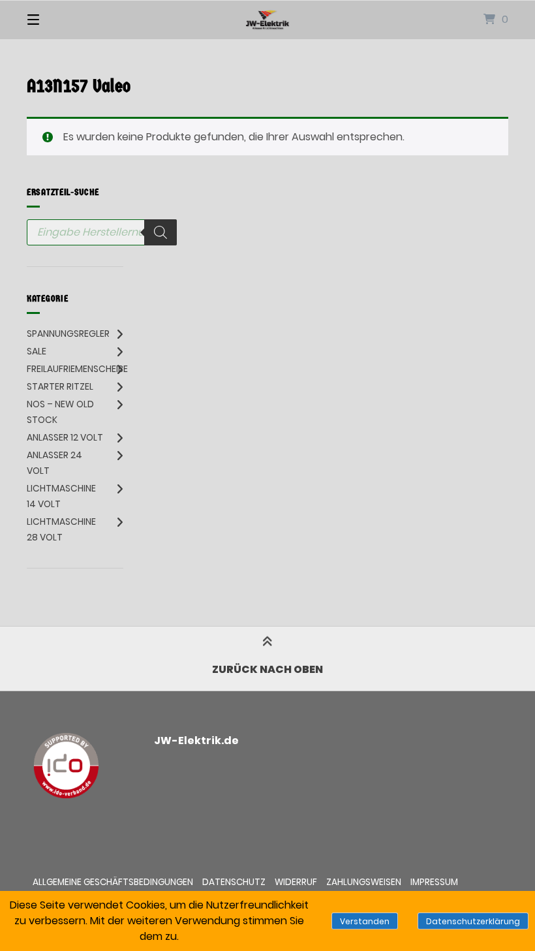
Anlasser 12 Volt (65, 437)
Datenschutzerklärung (473, 921)
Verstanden (365, 921)
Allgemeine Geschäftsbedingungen (113, 882)
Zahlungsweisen (363, 882)
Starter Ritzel (60, 386)
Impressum (434, 882)
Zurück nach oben (267, 669)
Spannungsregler (68, 333)
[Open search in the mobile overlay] (102, 232)
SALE (36, 351)
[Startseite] (267, 19)
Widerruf (296, 882)
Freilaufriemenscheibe (77, 368)
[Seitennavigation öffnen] (56, 19)
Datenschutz (234, 882)
